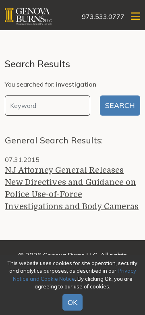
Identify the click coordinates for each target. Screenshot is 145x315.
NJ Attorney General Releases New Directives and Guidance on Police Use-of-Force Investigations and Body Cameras (72, 188)
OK (72, 302)
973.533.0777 (103, 16)
